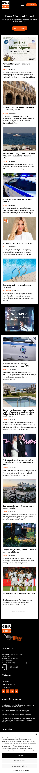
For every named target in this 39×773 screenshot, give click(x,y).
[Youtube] (16, 691)
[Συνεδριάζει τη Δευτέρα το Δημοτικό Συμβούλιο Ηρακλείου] (19, 93)
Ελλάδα (5, 205)
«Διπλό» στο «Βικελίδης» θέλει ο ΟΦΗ (19, 593)
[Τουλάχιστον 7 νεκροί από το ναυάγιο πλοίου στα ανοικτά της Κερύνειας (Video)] (19, 139)
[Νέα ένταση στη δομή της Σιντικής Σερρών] (19, 185)
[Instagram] (7, 691)
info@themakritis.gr (12, 658)
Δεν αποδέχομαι (19, 761)
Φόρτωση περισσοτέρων (18, 612)
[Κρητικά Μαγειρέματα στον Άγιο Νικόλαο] (19, 49)
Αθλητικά (6, 597)
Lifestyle (5, 468)
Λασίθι (5, 69)
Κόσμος (5, 161)
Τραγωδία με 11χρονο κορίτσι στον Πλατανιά (17, 286)
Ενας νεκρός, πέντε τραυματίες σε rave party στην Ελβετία (19, 551)
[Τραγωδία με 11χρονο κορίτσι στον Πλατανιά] (19, 270)
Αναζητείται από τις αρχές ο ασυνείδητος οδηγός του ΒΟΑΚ (16, 365)
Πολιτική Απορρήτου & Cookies (20, 770)
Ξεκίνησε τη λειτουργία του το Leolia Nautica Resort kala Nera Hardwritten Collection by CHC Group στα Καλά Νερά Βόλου (18, 413)
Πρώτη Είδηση (7, 290)
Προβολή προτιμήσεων (19, 766)
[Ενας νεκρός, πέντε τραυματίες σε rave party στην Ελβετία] (19, 535)
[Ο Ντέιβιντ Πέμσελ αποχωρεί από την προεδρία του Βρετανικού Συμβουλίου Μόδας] (19, 445)
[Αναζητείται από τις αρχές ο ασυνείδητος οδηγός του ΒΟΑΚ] (19, 349)
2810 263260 (9, 661)
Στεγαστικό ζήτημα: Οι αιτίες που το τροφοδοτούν (18, 507)
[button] (36, 734)
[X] (12, 691)
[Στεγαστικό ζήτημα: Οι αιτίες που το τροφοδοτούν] (19, 491)
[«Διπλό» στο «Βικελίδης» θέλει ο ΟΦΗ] (19, 579)
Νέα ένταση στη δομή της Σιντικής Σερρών (17, 200)
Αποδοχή (19, 755)
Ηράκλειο (5, 113)
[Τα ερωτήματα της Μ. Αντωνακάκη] (19, 228)
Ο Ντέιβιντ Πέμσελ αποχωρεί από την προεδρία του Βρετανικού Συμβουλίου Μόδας (19, 462)
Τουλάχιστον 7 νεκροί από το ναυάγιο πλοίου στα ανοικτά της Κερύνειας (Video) (19, 156)
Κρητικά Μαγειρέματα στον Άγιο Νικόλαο (16, 65)
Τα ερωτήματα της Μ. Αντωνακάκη (17, 243)
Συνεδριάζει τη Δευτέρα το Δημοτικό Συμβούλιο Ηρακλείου (18, 108)
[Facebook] (3, 691)
